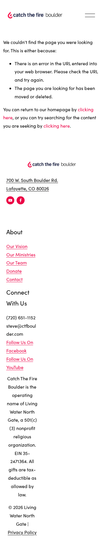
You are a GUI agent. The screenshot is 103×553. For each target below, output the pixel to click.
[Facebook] (21, 200)
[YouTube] (10, 200)
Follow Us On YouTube (19, 363)
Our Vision (16, 246)
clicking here (56, 126)
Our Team (16, 263)
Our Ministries (20, 254)
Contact (14, 279)
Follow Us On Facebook (19, 346)
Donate (14, 271)
